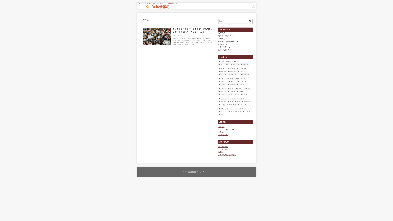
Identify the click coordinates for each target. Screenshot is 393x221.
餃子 (223, 101)
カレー (223, 81)
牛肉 (232, 85)
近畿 (221, 44)
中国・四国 (224, 47)
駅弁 (233, 98)
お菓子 (223, 95)
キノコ (223, 98)
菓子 (236, 64)
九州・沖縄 (224, 50)
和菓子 (245, 75)
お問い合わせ (223, 135)
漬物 (244, 95)
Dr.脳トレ (221, 152)
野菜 (245, 64)
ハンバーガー (242, 108)
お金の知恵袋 (223, 147)
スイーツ (234, 95)
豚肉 (233, 81)
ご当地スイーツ (245, 81)
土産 (247, 88)
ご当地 (231, 68)
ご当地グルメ (226, 61)
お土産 (223, 75)
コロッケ (242, 105)
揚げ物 (232, 71)
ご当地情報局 (192, 172)
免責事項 (221, 132)
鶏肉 (230, 78)
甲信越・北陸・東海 (227, 41)
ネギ (222, 105)
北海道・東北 (224, 36)
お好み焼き (242, 91)
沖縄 (223, 88)
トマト (247, 111)
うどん (243, 71)
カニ (231, 108)
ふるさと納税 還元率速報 (227, 155)
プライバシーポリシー (226, 129)
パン (242, 98)
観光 (223, 91)
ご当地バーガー (235, 111)
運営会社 (221, 127)
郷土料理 (224, 64)
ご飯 (232, 91)
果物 (223, 71)
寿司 (223, 85)
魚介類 (221, 33)
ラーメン (242, 68)
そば (241, 85)
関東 (221, 38)
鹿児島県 (232, 105)
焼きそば (234, 75)
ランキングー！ (223, 149)
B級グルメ (241, 78)
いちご (223, 111)
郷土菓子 (247, 101)
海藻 (222, 108)
